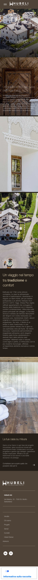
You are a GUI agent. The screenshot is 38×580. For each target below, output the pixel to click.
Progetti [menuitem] (7, 525)
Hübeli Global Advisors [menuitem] (8, 539)
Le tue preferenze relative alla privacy (20, 570)
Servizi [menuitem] (6, 529)
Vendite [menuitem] (6, 516)
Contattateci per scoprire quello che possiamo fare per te (15, 465)
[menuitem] (12, 4)
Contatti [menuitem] (7, 533)
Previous (4, 396)
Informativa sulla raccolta (17, 576)
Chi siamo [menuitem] (7, 521)
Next (34, 396)
